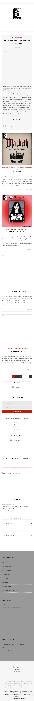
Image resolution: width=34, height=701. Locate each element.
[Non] (32, 695)
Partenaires (5, 578)
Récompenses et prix (8, 566)
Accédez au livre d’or (7, 511)
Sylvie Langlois (10, 126)
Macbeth (17, 172)
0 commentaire (27, 126)
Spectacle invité (23, 229)
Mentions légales (6, 586)
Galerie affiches (6, 574)
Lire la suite (17, 119)
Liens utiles (5, 582)
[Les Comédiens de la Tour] (17, 13)
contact (17, 651)
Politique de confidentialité (9, 590)
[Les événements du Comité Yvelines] (17, 426)
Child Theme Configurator (19, 686)
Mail (3, 647)
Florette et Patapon (17, 291)
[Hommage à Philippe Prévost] (17, 483)
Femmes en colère (17, 232)
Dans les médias (6, 570)
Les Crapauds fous (17, 351)
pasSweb (22, 683)
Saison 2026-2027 (17, 37)
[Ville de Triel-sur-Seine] (17, 446)
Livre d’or (4, 562)
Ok (9, 698)
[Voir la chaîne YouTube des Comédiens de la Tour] (17, 389)
